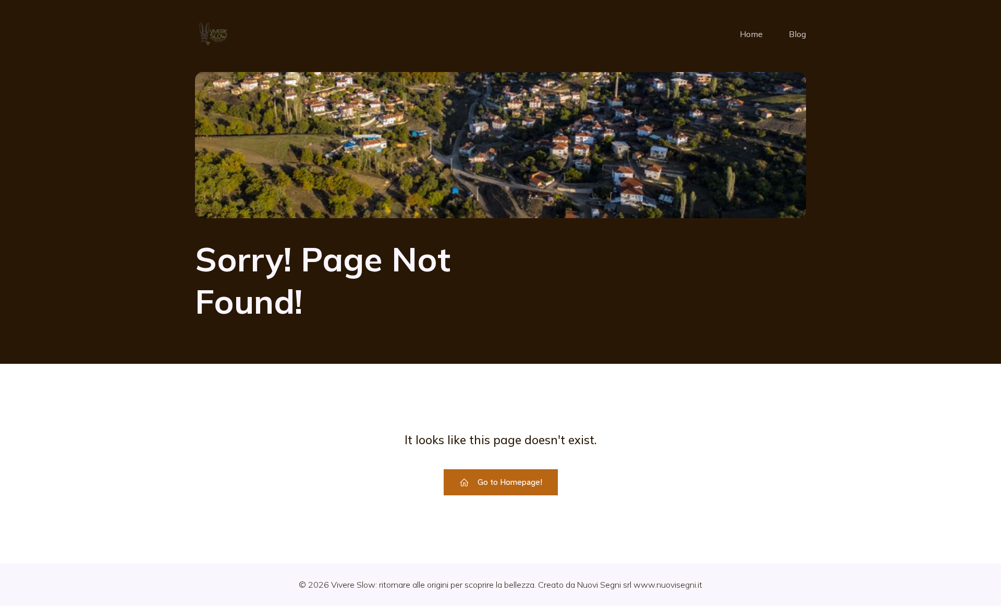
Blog (797, 34)
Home (751, 34)
